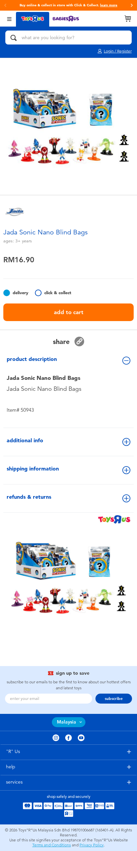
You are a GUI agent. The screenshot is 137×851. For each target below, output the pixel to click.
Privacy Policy (91, 845)
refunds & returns (29, 497)
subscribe (114, 698)
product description (32, 359)
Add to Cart (68, 312)
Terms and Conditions (51, 845)
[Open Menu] (9, 18)
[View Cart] (128, 19)
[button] (131, 5)
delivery (20, 292)
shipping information (33, 469)
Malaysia (66, 722)
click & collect (57, 292)
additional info (25, 440)
